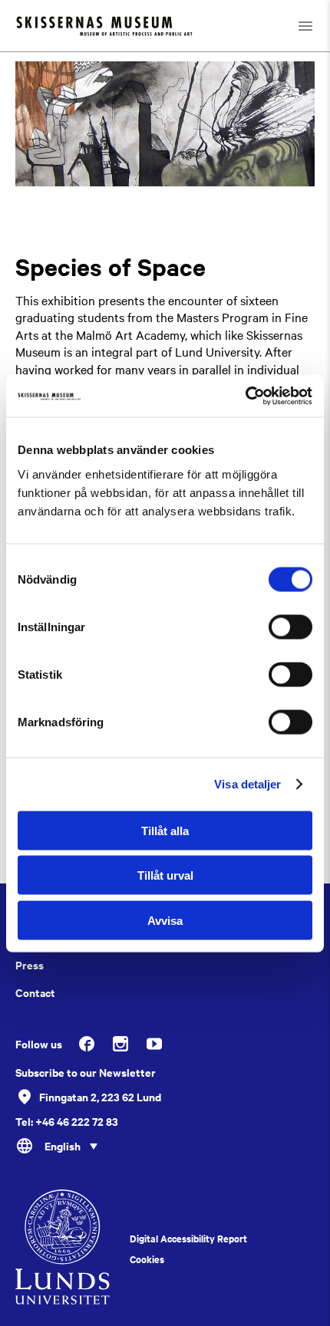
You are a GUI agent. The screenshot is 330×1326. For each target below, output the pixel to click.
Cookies (147, 1259)
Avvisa (165, 919)
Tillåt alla (165, 830)
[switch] (290, 626)
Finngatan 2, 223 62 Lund (100, 1096)
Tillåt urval (165, 875)
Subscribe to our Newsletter (85, 1072)
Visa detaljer (247, 784)
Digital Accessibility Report (188, 1238)
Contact (35, 992)
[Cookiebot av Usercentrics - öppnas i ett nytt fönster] (245, 396)
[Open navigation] (305, 25)
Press (29, 964)
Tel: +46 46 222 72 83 (66, 1121)
